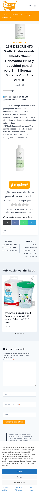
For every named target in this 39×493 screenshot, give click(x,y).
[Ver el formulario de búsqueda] (30, 6)
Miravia (5, 17)
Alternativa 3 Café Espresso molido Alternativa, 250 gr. (9, 246)
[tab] (15, 333)
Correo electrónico (12, 405)
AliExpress (14, 15)
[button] (36, 443)
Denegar (19, 477)
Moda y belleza (19, 42)
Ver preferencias (19, 482)
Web (6, 415)
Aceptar (19, 471)
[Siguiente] (33, 303)
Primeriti (13, 17)
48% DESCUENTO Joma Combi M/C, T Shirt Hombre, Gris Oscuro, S (29, 248)
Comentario (8, 360)
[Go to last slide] (6, 303)
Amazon (5, 15)
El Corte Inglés (26, 15)
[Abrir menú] (34, 5)
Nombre (8, 394)
